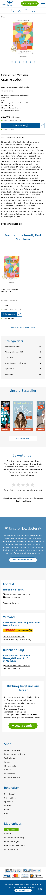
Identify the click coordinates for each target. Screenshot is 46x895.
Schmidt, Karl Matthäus (14, 75)
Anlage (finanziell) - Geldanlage (15, 363)
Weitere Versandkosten (14, 637)
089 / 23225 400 (12, 597)
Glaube (7, 770)
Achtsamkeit (9, 374)
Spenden (11, 830)
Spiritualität (9, 802)
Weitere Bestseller (23, 438)
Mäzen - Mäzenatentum (12, 346)
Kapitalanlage (9, 369)
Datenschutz (22, 884)
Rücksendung (25, 639)
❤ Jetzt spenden (29, 3)
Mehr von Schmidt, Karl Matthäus (23, 327)
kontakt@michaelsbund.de (17, 594)
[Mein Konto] (19, 10)
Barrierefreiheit (16, 887)
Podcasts (8, 806)
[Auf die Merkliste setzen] (42, 125)
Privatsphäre (35, 884)
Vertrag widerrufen (23, 890)
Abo (6, 813)
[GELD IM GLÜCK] (11, 267)
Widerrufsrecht (10, 639)
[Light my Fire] (23, 415)
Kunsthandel (9, 358)
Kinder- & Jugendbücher (15, 754)
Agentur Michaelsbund (14, 845)
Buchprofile (9, 774)
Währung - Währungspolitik (14, 352)
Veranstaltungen (12, 841)
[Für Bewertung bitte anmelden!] (7, 91)
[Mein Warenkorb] (33, 10)
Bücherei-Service (12, 778)
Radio (7, 810)
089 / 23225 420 (12, 668)
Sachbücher (9, 758)
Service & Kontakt (11, 603)
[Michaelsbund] (7, 4)
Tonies (7, 762)
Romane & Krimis (12, 750)
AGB (35, 887)
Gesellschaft (9, 794)
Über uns (8, 834)
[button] (12, 62)
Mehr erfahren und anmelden (23, 560)
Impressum (10, 884)
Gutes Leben (10, 798)
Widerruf (27, 887)
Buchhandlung (11, 849)
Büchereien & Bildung (14, 838)
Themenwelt (10, 766)
